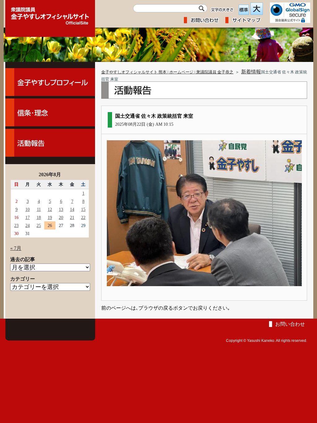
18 (39, 217)
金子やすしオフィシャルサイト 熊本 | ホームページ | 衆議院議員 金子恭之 (167, 72)
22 (83, 217)
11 (39, 209)
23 (16, 225)
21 (72, 217)
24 (27, 225)
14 (72, 209)
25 (39, 225)
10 (27, 209)
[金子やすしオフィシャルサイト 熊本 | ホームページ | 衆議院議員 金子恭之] (50, 14)
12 (50, 209)
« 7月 (15, 248)
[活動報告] (50, 143)
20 (61, 217)
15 (83, 209)
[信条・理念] (50, 112)
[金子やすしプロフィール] (50, 82)
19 (50, 217)
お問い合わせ (290, 324)
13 (61, 209)
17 (27, 217)
